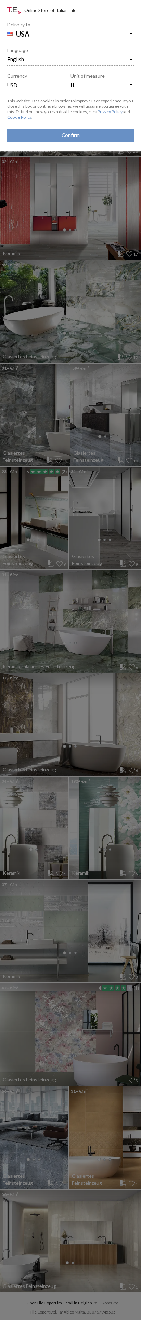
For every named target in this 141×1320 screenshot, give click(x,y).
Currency (17, 76)
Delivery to (18, 24)
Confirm (71, 135)
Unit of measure (87, 76)
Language (17, 50)
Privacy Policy (110, 111)
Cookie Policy (19, 117)
